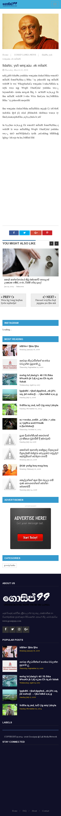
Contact (45, 811)
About (34, 811)
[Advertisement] (30, 191)
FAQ (25, 811)
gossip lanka (9, 565)
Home (5, 55)
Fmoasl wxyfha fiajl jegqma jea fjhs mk (45, 302)
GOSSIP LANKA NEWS (25, 55)
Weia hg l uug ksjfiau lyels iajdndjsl (12, 302)
